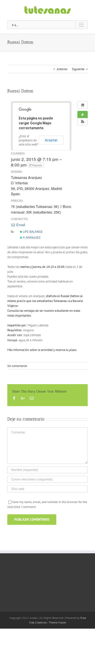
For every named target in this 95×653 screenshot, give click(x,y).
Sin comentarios (17, 366)
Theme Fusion (57, 622)
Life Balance (32, 232)
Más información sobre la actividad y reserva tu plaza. (42, 350)
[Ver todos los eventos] (82, 104)
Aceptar (51, 140)
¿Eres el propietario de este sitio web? (28, 140)
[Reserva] (82, 114)
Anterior (62, 69)
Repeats (37, 165)
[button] (82, 121)
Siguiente (78, 69)
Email (20, 224)
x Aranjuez (31, 237)
